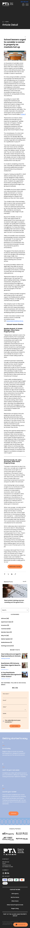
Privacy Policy (23, 921)
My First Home (15, 897)
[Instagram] (15, 688)
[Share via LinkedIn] (11, 574)
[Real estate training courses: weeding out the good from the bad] (15, 591)
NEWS (7, 21)
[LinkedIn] (17, 688)
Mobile (4, 713)
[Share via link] (15, 574)
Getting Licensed (5, 658)
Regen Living (15, 908)
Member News (4, 669)
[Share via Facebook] (4, 574)
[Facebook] (13, 688)
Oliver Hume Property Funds (15, 905)
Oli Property (15, 893)
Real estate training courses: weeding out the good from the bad (14, 601)
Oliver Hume (14, 901)
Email (4, 700)
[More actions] (25, 37)
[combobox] (15, 709)
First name (6, 693)
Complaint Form (6, 924)
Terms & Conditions (7, 923)
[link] (23, 4)
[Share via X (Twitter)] (8, 574)
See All (24, 581)
